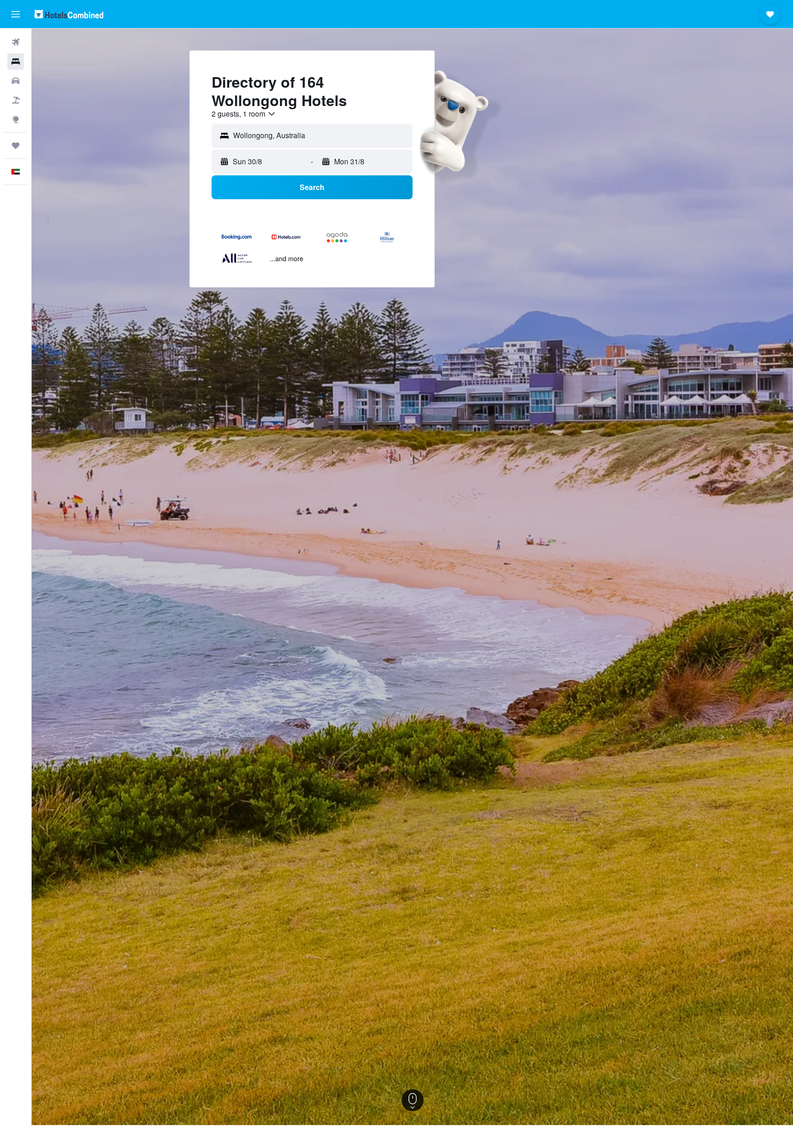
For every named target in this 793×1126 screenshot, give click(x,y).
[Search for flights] (16, 42)
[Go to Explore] (16, 119)
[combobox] (244, 113)
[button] (16, 14)
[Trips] (16, 145)
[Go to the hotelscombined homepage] (69, 14)
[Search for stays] (16, 61)
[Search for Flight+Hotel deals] (16, 100)
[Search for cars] (16, 81)
